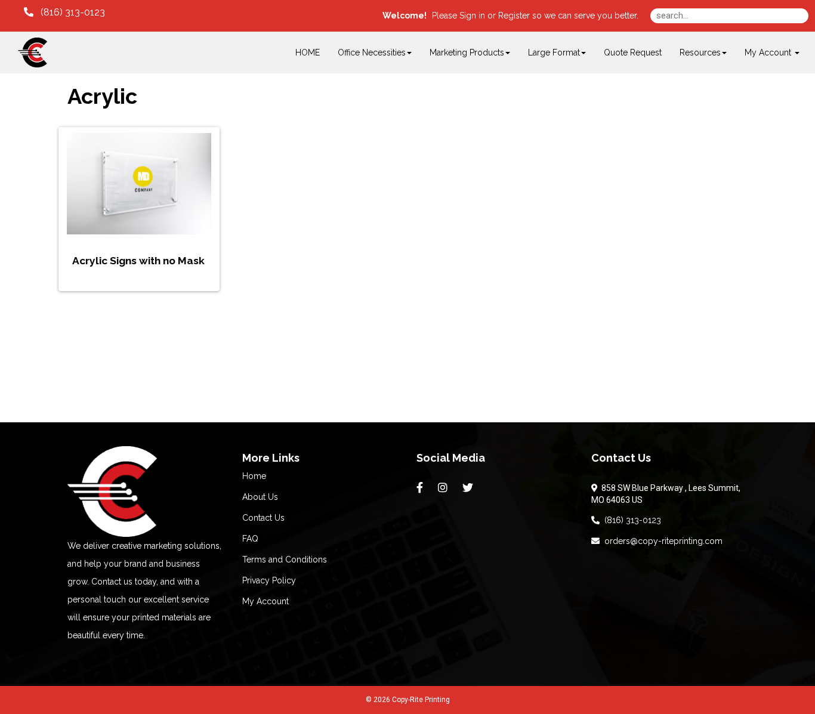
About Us (260, 497)
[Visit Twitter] (469, 488)
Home (254, 476)
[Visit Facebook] (421, 488)
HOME (307, 52)
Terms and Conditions (284, 559)
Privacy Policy (269, 580)
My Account (265, 601)
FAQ (250, 538)
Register (514, 15)
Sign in (472, 15)
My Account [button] (769, 52)
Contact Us (263, 518)
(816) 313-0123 (630, 520)
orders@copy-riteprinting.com (661, 541)
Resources (700, 52)
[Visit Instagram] (444, 488)
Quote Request (633, 52)
